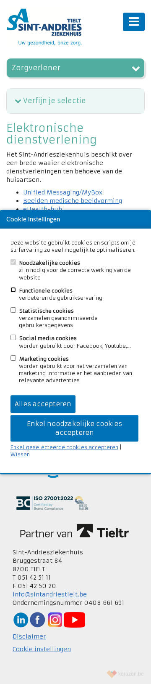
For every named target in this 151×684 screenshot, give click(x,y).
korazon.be (131, 674)
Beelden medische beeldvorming (72, 201)
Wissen (20, 454)
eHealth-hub (42, 209)
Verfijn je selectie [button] (54, 100)
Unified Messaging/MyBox (62, 192)
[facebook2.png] (37, 619)
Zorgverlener (36, 68)
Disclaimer (29, 636)
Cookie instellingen (42, 649)
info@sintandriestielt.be (50, 594)
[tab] (75, 101)
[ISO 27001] (52, 502)
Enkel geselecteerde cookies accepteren (64, 447)
